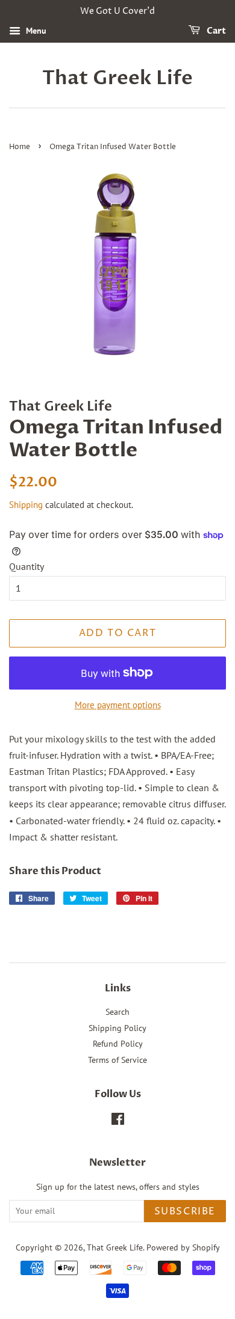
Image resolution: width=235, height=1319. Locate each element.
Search (117, 1011)
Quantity (26, 566)
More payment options (118, 705)
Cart (215, 31)
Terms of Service (117, 1059)
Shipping (26, 504)
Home (19, 147)
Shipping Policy (117, 1028)
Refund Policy (118, 1043)
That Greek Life (117, 78)
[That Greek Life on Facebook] (118, 1121)
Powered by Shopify (183, 1247)
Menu (35, 30)
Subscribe (185, 1211)
